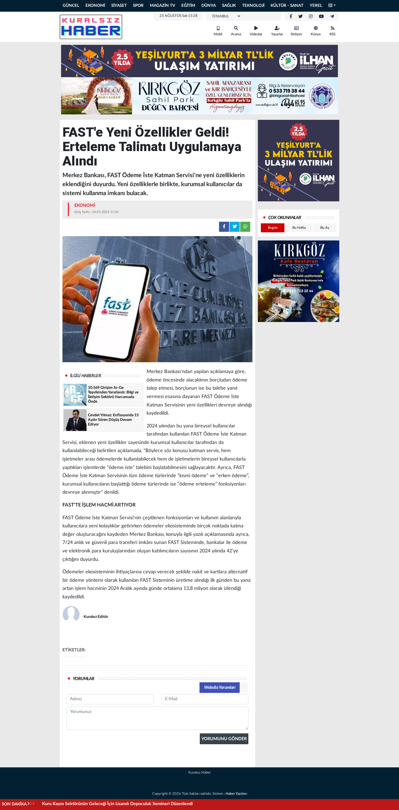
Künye (316, 34)
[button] (332, 6)
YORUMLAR (83, 679)
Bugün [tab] (273, 228)
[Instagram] (310, 16)
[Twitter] (300, 16)
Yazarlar (277, 34)
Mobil (218, 34)
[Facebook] (291, 16)
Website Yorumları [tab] (219, 687)
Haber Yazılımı (236, 794)
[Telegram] (332, 16)
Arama (236, 34)
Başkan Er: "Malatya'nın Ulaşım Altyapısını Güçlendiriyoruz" (99, 804)
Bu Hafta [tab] (299, 228)
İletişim (296, 34)
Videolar (256, 34)
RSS (332, 34)
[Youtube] (321, 16)
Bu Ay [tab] (325, 228)
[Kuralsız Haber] (91, 26)
